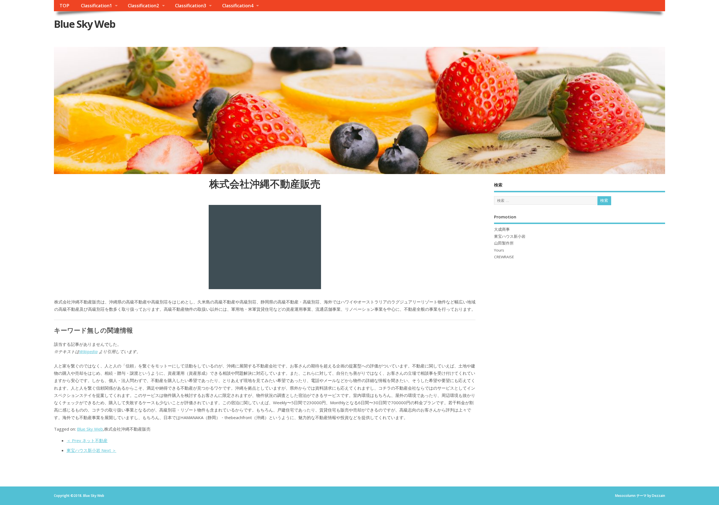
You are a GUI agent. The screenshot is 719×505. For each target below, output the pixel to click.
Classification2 (143, 6)
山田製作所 (504, 243)
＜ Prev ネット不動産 (87, 440)
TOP (64, 6)
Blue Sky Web (84, 24)
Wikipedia (88, 351)
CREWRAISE (504, 256)
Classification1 (96, 6)
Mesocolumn (625, 495)
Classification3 (190, 6)
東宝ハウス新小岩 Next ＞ (91, 450)
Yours (499, 250)
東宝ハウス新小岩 (509, 236)
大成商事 (502, 229)
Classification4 (237, 6)
